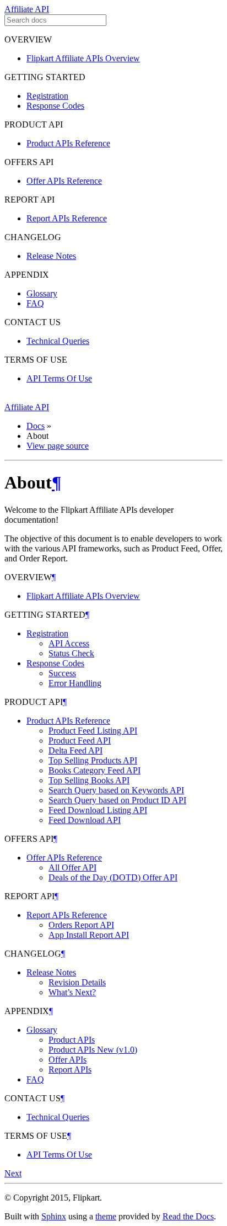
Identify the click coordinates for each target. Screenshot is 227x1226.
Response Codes (55, 105)
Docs (35, 426)
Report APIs (69, 1069)
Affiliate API (26, 9)
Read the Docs (188, 1216)
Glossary (41, 293)
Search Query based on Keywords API (116, 790)
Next (12, 1173)
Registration (47, 95)
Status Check (71, 653)
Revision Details (77, 982)
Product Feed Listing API (92, 730)
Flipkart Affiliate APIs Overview (83, 58)
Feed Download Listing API (97, 810)
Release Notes (51, 256)
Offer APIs (67, 1059)
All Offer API (72, 867)
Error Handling (74, 683)
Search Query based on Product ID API (117, 800)
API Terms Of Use (59, 378)
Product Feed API (79, 740)
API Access (68, 643)
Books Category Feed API (94, 770)
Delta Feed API (75, 750)
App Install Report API (88, 935)
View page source (57, 445)
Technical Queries (57, 341)
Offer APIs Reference (64, 180)
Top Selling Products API (92, 760)
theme (105, 1216)
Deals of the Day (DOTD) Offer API (112, 877)
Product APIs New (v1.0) (92, 1049)
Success (62, 673)
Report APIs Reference (66, 218)
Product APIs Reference (68, 143)
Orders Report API (81, 925)
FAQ (35, 303)
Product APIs (71, 1039)
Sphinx (53, 1216)
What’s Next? (72, 992)
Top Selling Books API (88, 780)
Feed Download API (84, 820)
